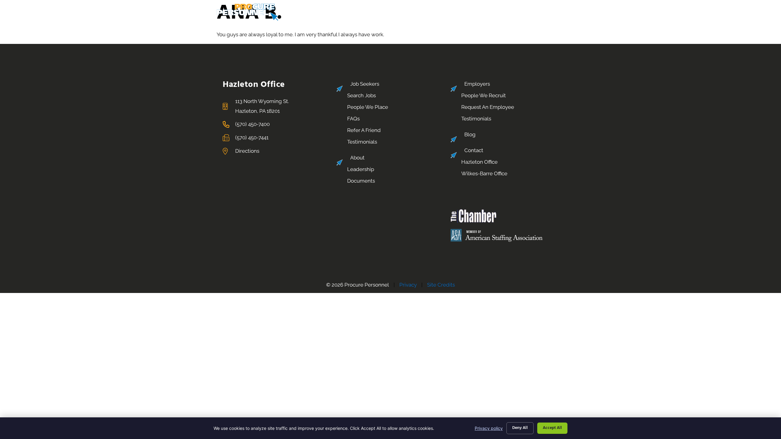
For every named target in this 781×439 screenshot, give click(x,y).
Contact (546, 9)
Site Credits (441, 285)
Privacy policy (489, 428)
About (465, 9)
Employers (417, 9)
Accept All (552, 427)
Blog (505, 9)
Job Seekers (362, 9)
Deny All (520, 427)
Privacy (408, 285)
